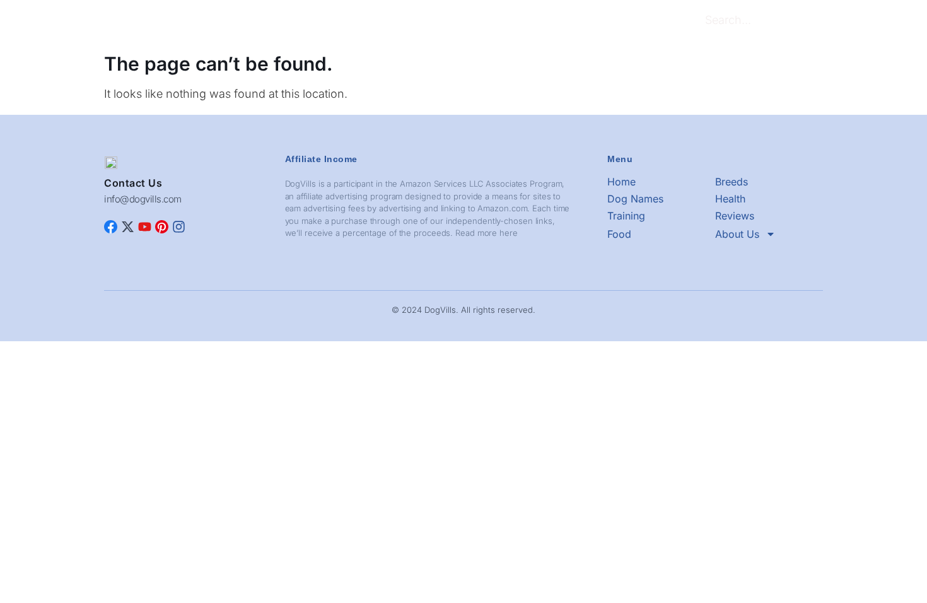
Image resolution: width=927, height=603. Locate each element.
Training (444, 21)
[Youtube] (144, 226)
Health (397, 21)
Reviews (494, 21)
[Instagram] (178, 226)
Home (243, 21)
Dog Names (342, 21)
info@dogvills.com (143, 199)
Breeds (286, 21)
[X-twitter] (127, 226)
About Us (585, 21)
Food (538, 21)
